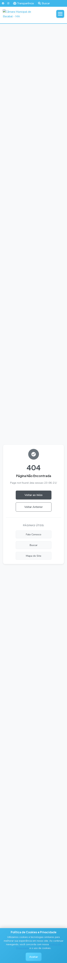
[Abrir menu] (60, 14)
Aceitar (33, 957)
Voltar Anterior (33, 507)
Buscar (46, 3)
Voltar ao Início (33, 495)
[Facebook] (3, 3)
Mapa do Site (33, 556)
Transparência (25, 3)
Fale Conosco (33, 534)
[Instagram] (8, 3)
